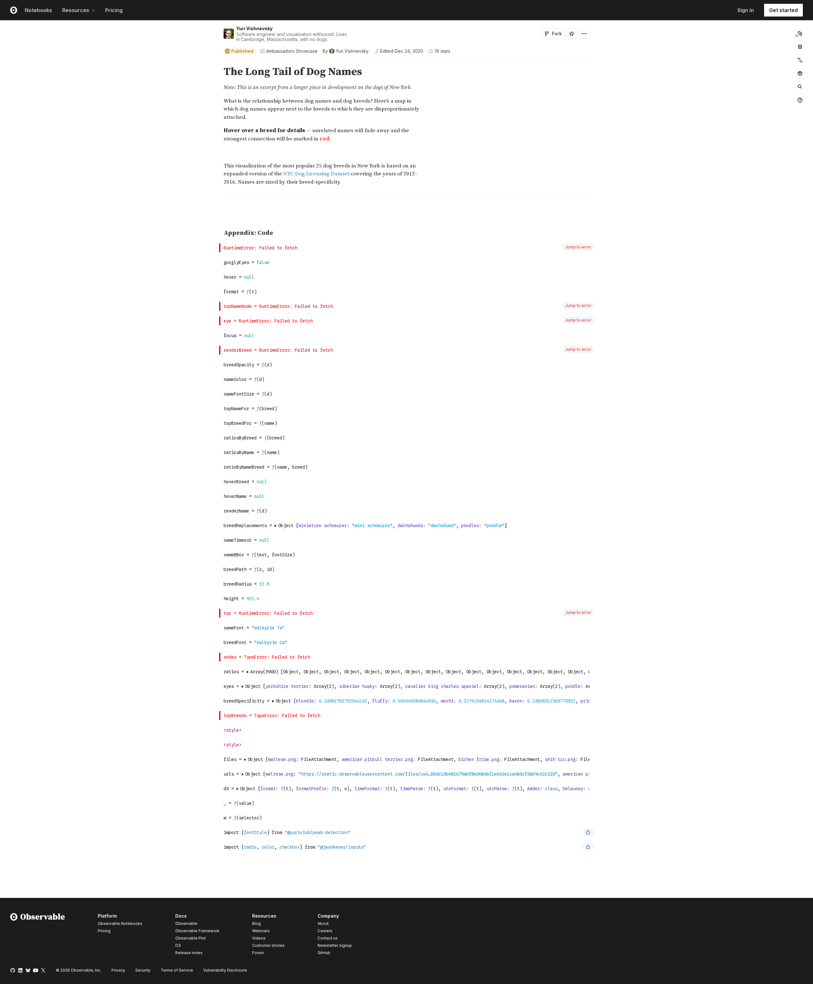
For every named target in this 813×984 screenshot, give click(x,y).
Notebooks (38, 10)
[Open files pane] (800, 33)
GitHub (324, 952)
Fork (557, 33)
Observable (186, 923)
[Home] (37, 935)
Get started (783, 10)
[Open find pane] (800, 86)
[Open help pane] (800, 100)
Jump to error (578, 247)
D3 (178, 945)
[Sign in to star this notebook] (571, 33)
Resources (75, 10)
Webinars (261, 930)
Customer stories (268, 945)
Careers (325, 930)
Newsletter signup (335, 945)
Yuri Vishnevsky (254, 28)
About (323, 923)
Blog (256, 923)
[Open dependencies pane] (800, 73)
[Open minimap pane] (800, 60)
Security (143, 970)
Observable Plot (190, 938)
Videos (258, 938)
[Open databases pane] (800, 46)
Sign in (745, 10)
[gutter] (109, 72)
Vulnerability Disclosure (225, 970)
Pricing (114, 10)
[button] (216, 63)
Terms (177, 970)
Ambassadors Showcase (292, 51)
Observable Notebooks (120, 923)
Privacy (118, 970)
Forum (258, 952)
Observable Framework (197, 930)
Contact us (328, 938)
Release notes (189, 952)
